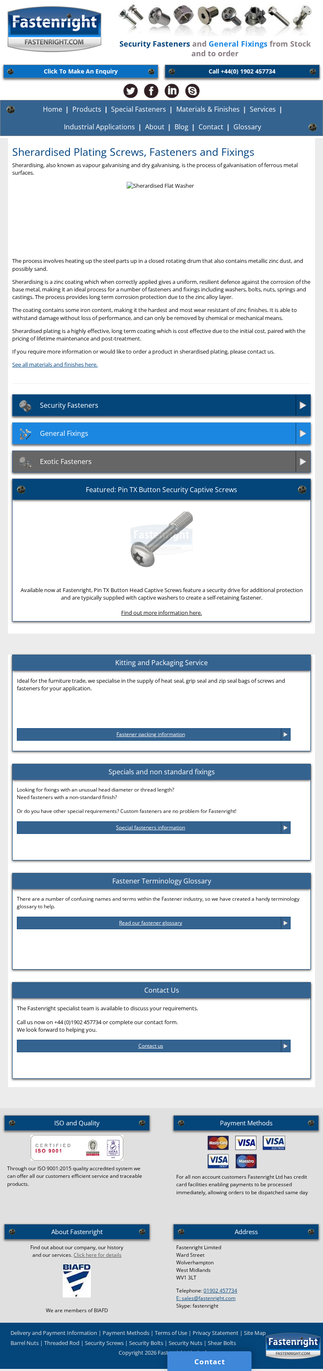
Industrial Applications (99, 126)
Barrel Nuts (25, 1343)
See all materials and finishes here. (55, 364)
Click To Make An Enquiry (81, 71)
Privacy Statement (215, 1333)
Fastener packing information (150, 734)
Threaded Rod (61, 1343)
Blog (181, 126)
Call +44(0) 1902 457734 (242, 71)
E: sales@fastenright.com (206, 1298)
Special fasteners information (150, 827)
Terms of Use (171, 1333)
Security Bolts (146, 1343)
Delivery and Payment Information (54, 1333)
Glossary (247, 126)
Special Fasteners (138, 109)
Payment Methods (126, 1333)
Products (86, 109)
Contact (211, 126)
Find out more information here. (161, 612)
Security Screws (104, 1343)
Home (52, 109)
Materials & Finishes (208, 109)
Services (263, 109)
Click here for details (98, 1254)
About (154, 126)
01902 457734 (220, 1290)
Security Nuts (185, 1343)
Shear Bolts (222, 1343)
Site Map (255, 1333)
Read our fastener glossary (150, 922)
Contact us (150, 1045)
